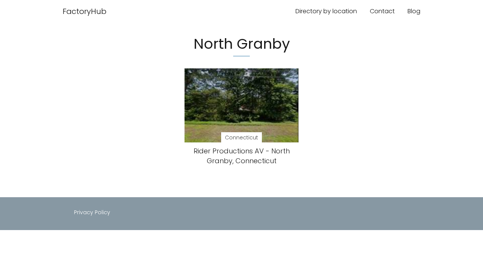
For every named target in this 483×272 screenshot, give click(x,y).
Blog (414, 11)
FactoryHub (84, 11)
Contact (382, 11)
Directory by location (326, 11)
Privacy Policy (92, 212)
